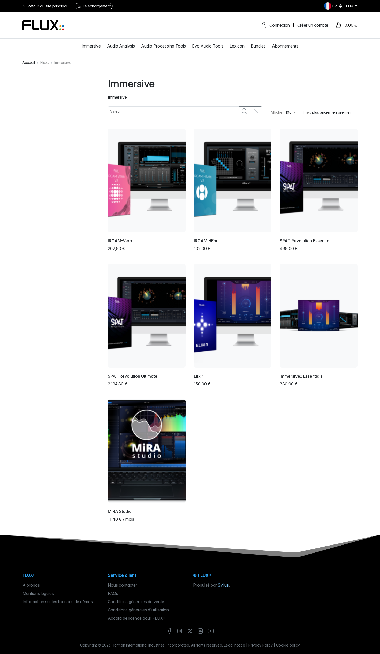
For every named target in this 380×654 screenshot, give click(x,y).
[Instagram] (180, 630)
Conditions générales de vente (136, 601)
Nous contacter (122, 585)
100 (282, 112)
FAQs (113, 593)
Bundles (258, 46)
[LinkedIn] (200, 630)
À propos (31, 585)
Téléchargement (96, 6)
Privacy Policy (260, 645)
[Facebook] (169, 630)
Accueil (28, 62)
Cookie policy (288, 645)
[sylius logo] (43, 25)
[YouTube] (211, 630)
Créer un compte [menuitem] (312, 25)
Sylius (223, 585)
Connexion (279, 25)
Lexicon (237, 46)
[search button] (244, 111)
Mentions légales (38, 593)
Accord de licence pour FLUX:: (136, 618)
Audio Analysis (121, 46)
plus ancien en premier (327, 112)
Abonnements (285, 46)
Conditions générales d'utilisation (138, 609)
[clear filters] (256, 111)
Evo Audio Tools (207, 46)
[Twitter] (190, 630)
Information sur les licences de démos (57, 601)
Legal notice (234, 645)
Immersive (91, 46)
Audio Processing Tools (163, 46)
